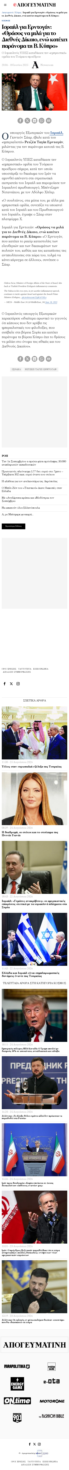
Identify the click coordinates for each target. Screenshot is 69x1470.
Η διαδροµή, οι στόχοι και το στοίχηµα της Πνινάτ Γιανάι (30, 834)
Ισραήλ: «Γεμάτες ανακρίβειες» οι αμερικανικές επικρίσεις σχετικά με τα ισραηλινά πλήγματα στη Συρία (34, 904)
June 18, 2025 (51, 302)
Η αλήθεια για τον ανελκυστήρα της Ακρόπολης (30, 481)
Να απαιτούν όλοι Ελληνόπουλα (21, 508)
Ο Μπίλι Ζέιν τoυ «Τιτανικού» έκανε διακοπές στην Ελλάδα (32, 490)
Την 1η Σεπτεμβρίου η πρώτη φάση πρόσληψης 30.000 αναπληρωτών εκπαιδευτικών (34, 463)
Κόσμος (18, 13)
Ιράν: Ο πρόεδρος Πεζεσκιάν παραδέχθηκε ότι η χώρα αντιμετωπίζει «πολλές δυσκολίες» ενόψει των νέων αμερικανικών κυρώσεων (31, 1252)
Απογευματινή (7, 13)
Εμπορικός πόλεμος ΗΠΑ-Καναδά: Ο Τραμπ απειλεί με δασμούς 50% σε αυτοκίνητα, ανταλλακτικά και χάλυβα (30, 1050)
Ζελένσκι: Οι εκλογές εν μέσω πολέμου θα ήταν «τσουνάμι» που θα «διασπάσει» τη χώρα (33, 1321)
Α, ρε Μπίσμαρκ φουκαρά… (17, 514)
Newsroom (47, 65)
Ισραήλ (16, 370)
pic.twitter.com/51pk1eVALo (34, 297)
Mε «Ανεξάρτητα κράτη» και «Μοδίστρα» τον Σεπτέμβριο (28, 500)
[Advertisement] (34, 411)
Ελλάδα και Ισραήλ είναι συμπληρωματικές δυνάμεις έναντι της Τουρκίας (30, 975)
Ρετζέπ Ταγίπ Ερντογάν (41, 370)
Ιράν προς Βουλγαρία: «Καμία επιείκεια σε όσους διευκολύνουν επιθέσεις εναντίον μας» (27, 1184)
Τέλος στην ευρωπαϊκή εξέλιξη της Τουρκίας (32, 766)
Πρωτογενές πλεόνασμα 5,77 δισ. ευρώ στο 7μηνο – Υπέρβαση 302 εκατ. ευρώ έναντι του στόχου (32, 473)
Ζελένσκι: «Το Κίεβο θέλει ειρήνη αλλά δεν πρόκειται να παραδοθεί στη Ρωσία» (32, 1117)
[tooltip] (20, 120)
